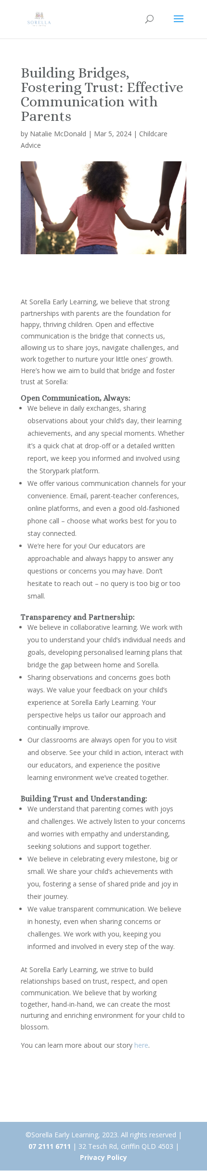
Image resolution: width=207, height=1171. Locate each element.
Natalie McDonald (58, 133)
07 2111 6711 (49, 1146)
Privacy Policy (103, 1157)
